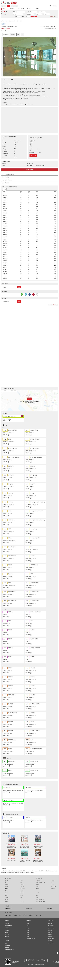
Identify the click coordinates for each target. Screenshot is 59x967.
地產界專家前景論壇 (9, 949)
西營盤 (6, 897)
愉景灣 (6, 895)
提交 (19, 287)
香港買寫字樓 (51, 936)
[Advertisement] (29, 119)
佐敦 (22, 880)
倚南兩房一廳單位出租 (11, 860)
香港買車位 (50, 943)
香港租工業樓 (51, 928)
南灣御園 (38, 856)
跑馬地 (6, 884)
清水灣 (6, 886)
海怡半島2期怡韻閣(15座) (25, 843)
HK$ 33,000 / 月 (38, 844)
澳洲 (28, 932)
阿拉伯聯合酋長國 (31, 938)
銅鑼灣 (22, 884)
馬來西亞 (31, 915)
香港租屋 (50, 923)
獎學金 (6, 932)
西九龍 (6, 888)
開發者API (7, 945)
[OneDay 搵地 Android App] (42, 960)
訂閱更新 (33, 155)
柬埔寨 (28, 928)
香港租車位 (50, 932)
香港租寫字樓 (51, 925)
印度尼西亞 (38, 915)
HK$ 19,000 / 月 (11, 844)
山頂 (22, 899)
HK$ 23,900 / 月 (24, 844)
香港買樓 (50, 934)
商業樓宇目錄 (29, 908)
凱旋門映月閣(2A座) (40, 901)
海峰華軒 (24, 856)
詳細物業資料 (5, 34)
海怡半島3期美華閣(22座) (11, 843)
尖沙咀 (22, 890)
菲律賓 (15, 915)
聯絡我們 (7, 930)
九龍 (37, 893)
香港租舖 (50, 930)
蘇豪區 (6, 901)
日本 (28, 925)
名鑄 (37, 897)
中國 (28, 923)
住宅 (4, 8)
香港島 (38, 880)
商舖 (38, 8)
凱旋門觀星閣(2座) (40, 899)
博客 (6, 943)
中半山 (6, 893)
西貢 (6, 890)
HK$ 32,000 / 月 (38, 858)
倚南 (38, 843)
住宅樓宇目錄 (8, 908)
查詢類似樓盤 (29, 170)
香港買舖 (50, 940)
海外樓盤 (7, 947)
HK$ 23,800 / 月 (11, 858)
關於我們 (7, 923)
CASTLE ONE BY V (40, 882)
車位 (29, 8)
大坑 (22, 895)
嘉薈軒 (37, 884)
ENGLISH (54, 6)
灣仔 (6, 882)
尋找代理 (7, 934)
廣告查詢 (7, 928)
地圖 (18, 34)
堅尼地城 (23, 888)
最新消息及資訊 (8, 925)
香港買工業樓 (51, 938)
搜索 (34, 16)
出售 (5, 189)
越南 (10, 915)
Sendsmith (55, 304)
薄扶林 (6, 899)
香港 (6, 915)
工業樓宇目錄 (49, 908)
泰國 (20, 915)
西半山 (6, 880)
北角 (22, 897)
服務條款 (38, 964)
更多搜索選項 (52, 16)
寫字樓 (12, 8)
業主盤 (4, 14)
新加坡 (25, 915)
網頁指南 (7, 936)
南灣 (37, 886)
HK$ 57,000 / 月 (24, 858)
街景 (22, 34)
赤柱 (22, 882)
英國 (28, 934)
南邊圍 (22, 901)
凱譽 (37, 895)
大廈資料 (13, 34)
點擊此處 (29, 398)
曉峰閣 (37, 888)
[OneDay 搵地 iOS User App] (30, 960)
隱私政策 (42, 964)
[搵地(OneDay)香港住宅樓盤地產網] (9, 2)
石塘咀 (22, 893)
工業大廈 (22, 8)
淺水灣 (22, 886)
